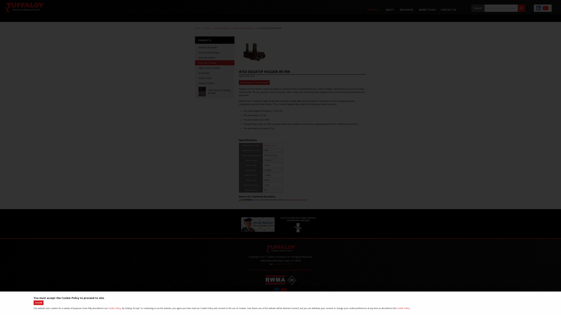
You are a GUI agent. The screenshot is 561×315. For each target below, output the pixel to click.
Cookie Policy (114, 308)
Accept (37, 303)
